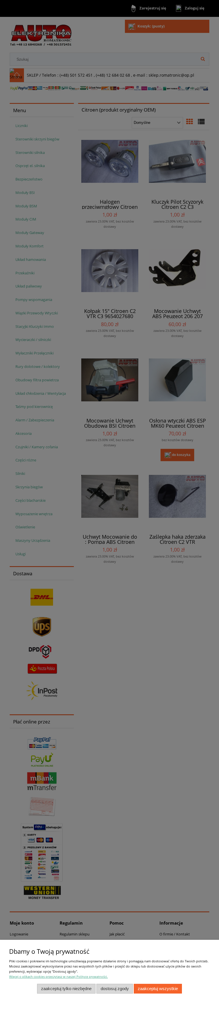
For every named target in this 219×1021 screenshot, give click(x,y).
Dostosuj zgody (115, 988)
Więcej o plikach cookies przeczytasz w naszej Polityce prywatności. (58, 976)
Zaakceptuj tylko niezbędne (66, 988)
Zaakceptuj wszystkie (158, 988)
